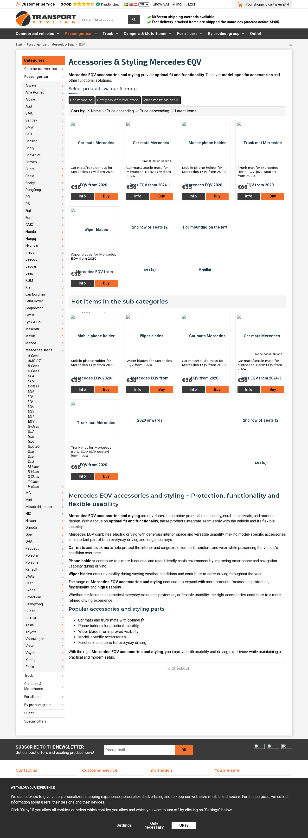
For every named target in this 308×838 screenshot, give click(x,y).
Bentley (31, 120)
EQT (31, 416)
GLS (31, 462)
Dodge (31, 183)
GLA (31, 432)
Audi (29, 106)
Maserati (32, 329)
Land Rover (34, 301)
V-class (33, 487)
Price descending (154, 111)
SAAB (30, 576)
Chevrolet (33, 155)
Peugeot (32, 549)
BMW (30, 127)
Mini (29, 500)
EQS (31, 411)
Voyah (30, 653)
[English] (131, 4)
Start (19, 44)
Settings (124, 825)
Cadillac (32, 141)
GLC (31, 441)
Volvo (30, 646)
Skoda (30, 590)
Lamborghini (35, 294)
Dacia (30, 176)
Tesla (30, 625)
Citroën (31, 162)
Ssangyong (34, 604)
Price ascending (120, 111)
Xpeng (30, 660)
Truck (108, 33)
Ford (29, 218)
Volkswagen (35, 639)
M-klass (33, 467)
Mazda (31, 343)
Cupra (30, 169)
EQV (31, 421)
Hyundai (32, 245)
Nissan (31, 521)
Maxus (31, 336)
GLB (31, 436)
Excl (191, 4)
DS (28, 204)
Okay (183, 825)
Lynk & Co (33, 322)
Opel (29, 535)
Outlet (255, 33)
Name (96, 111)
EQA (31, 391)
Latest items (185, 111)
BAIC (29, 113)
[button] (89, 4)
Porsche (32, 563)
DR (28, 197)
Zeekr (30, 667)
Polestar (32, 556)
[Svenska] (126, 4)
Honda (31, 232)
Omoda (31, 528)
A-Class (33, 356)
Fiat (28, 211)
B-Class (33, 366)
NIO (28, 514)
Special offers (35, 721)
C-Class (33, 371)
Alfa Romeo (35, 92)
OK (183, 750)
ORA (29, 542)
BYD (29, 134)
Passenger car (78, 33)
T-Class (33, 482)
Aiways (31, 85)
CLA (31, 376)
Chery (30, 148)
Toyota (31, 632)
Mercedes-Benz (63, 44)
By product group (223, 33)
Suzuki (31, 618)
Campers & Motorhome (145, 33)
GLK (31, 457)
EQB (31, 396)
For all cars (187, 33)
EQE (31, 406)
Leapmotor (34, 308)
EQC (31, 401)
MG (28, 493)
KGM (29, 280)
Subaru (31, 611)
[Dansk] (136, 4)
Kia (28, 287)
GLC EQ (34, 447)
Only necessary (154, 825)
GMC (29, 225)
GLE (31, 452)
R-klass (33, 472)
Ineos (30, 252)
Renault (31, 570)
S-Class (33, 477)
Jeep (29, 273)
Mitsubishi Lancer (39, 507)
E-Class (33, 386)
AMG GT (34, 361)
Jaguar (31, 266)
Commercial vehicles (35, 33)
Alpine (30, 99)
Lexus (30, 315)
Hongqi (31, 239)
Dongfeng (33, 190)
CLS (31, 381)
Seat (29, 583)
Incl (179, 4)
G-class (33, 427)
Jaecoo (32, 259)
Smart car (33, 597)
